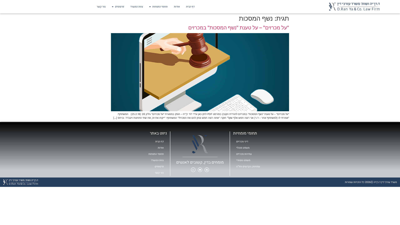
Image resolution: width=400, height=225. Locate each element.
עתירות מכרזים (244, 154)
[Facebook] (207, 170)
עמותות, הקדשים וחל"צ (248, 166)
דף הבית (190, 7)
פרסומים (119, 7)
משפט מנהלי (243, 148)
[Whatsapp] (193, 170)
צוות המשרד (136, 7)
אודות (177, 7)
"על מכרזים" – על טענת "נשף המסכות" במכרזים (238, 28)
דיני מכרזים (242, 141)
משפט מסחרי (243, 160)
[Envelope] (200, 170)
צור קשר (101, 7)
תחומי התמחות (160, 7)
